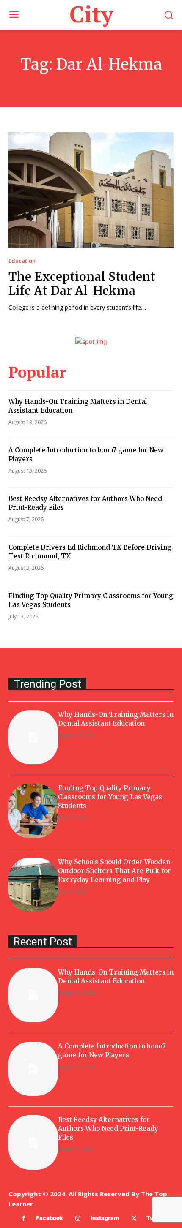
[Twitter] (134, 1218)
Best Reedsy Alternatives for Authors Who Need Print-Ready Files (108, 1128)
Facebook (49, 1217)
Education (22, 261)
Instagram (105, 1217)
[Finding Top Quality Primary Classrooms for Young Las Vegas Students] (33, 811)
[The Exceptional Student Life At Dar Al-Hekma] (91, 190)
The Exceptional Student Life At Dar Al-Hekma (81, 284)
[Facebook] (23, 1218)
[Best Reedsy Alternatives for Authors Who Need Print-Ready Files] (33, 1142)
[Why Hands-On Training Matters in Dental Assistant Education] (33, 737)
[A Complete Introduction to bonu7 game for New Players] (33, 1069)
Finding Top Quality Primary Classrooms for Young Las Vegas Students (110, 797)
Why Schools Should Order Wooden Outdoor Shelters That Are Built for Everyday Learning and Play (114, 871)
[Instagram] (78, 1218)
